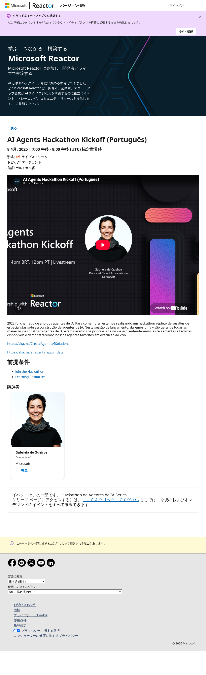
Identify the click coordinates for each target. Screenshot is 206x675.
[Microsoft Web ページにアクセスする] (16, 5)
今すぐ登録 (186, 31)
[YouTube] (42, 563)
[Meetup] (22, 563)
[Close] (200, 16)
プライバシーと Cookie (30, 615)
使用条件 (20, 620)
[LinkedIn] (51, 563)
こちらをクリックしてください (111, 499)
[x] (32, 563)
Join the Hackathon (29, 371)
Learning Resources (30, 377)
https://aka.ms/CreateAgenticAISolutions (38, 343)
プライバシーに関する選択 (40, 630)
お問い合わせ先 (25, 605)
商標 (17, 610)
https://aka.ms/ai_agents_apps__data (35, 352)
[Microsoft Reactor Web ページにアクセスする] (43, 5)
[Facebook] (13, 563)
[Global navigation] (190, 5)
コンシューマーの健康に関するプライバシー (46, 635)
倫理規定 (20, 625)
